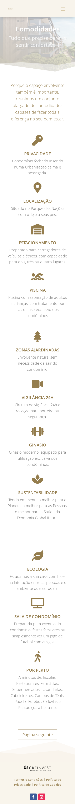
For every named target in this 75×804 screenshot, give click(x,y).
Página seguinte (37, 734)
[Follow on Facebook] (33, 797)
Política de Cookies (47, 785)
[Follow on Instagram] (41, 797)
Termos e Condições (28, 780)
